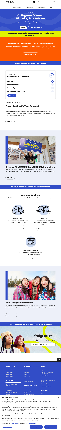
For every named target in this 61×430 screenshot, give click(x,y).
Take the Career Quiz (18, 227)
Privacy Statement (31, 423)
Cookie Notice (14, 423)
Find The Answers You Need (30, 54)
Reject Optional (51, 427)
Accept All (36, 427)
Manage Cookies (7, 427)
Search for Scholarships (30, 259)
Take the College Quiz (43, 228)
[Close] (58, 397)
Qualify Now (10, 177)
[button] (51, 6)
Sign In (23, 27)
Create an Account (35, 27)
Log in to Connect (11, 315)
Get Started (10, 121)
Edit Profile (11, 95)
